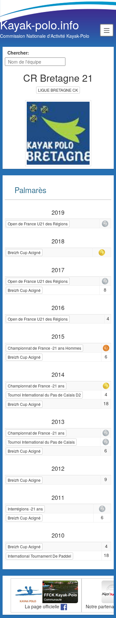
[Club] (58, 132)
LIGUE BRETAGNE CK (58, 90)
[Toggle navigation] (106, 30)
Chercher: (18, 52)
